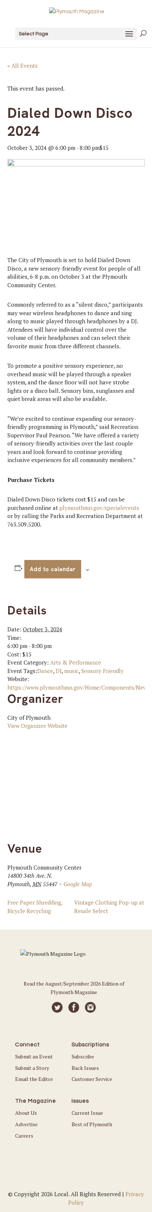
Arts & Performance (75, 662)
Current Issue (87, 1112)
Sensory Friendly (102, 670)
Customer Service (92, 1078)
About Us (26, 1112)
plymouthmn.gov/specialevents (99, 507)
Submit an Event (34, 1056)
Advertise (26, 1124)
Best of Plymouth (92, 1124)
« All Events (22, 65)
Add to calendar (53, 569)
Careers (24, 1135)
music (71, 670)
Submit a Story (32, 1067)
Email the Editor (34, 1078)
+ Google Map (75, 884)
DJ (59, 670)
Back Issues (85, 1067)
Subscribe (83, 1056)
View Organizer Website (37, 725)
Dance (45, 670)
